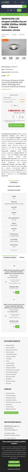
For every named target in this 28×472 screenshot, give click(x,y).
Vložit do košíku (18, 125)
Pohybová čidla (10, 365)
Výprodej (8, 383)
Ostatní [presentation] (21, 257)
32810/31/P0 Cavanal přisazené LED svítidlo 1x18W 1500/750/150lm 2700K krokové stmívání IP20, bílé (14, 306)
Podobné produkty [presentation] (10, 257)
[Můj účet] (8, 10)
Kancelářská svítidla (11, 354)
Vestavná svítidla (10, 376)
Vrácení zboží (9, 406)
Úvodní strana (5, 34)
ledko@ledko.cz (5, 14)
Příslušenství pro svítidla (12, 370)
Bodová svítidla (10, 345)
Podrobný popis (5, 89)
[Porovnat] (11, 10)
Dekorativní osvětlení (11, 349)
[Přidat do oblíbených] (12, 105)
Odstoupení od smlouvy (11, 412)
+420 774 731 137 (2, 14)
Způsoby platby (10, 393)
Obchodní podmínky (11, 400)
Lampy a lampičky (11, 356)
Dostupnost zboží (10, 397)
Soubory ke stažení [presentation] (14, 186)
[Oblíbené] (14, 10)
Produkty (14, 34)
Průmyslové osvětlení (12, 372)
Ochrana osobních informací (13, 402)
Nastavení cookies (11, 409)
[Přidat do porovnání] (15, 105)
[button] (20, 117)
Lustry (7, 361)
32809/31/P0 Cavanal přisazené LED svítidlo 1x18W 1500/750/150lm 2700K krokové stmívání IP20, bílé (13, 271)
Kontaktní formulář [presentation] (14, 190)
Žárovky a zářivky (10, 381)
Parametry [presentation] (14, 182)
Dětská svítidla (10, 352)
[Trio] (8, 76)
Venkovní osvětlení (11, 374)
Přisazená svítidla (10, 367)
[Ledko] (5, 2)
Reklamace (9, 404)
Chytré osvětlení (10, 347)
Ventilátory (9, 379)
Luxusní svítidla (10, 363)
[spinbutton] (17, 117)
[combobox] (16, 2)
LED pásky (8, 358)
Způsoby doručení (11, 395)
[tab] (14, 182)
